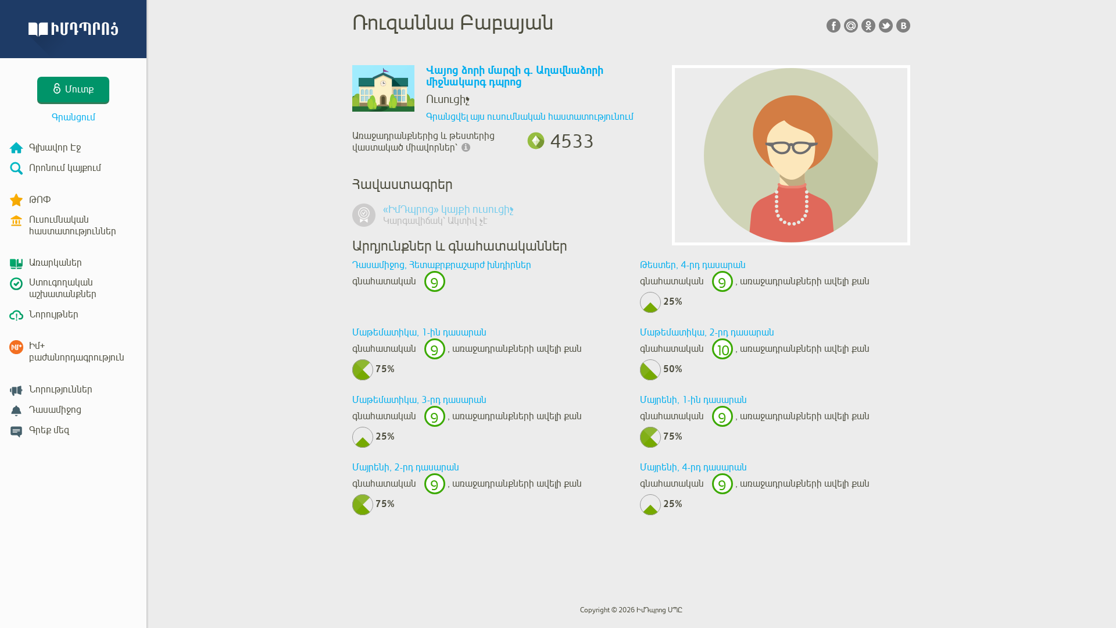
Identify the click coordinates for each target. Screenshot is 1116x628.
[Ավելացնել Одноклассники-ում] (868, 26)
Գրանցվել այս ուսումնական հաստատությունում (530, 117)
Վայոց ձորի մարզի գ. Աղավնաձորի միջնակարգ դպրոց (514, 76)
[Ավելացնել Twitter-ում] (886, 26)
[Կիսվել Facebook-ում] (833, 26)
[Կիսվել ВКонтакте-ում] (903, 26)
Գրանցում (73, 117)
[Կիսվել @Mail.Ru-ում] (851, 26)
